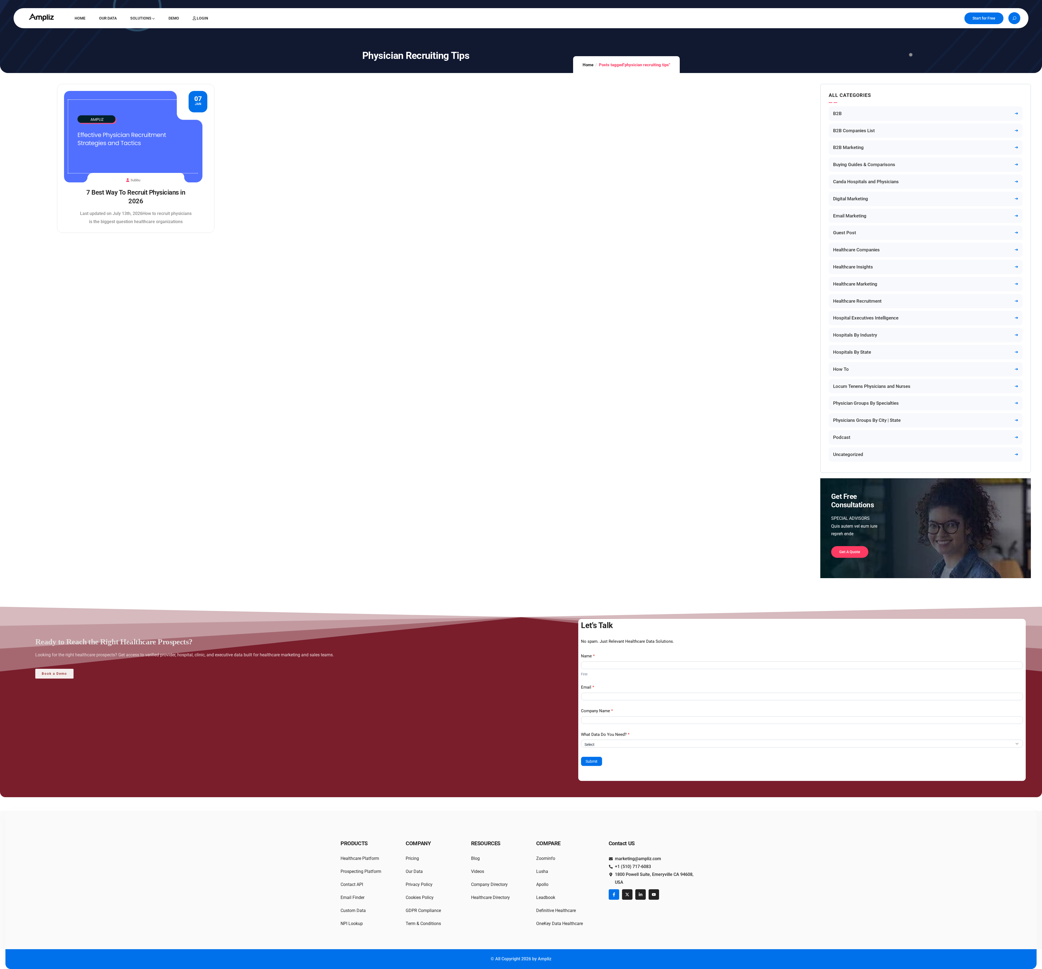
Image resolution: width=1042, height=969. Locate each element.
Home (588, 64)
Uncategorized (848, 454)
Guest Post (844, 232)
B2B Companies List (854, 130)
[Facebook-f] (614, 894)
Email (587, 687)
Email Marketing (849, 215)
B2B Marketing (848, 147)
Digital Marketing (850, 198)
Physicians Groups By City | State (867, 420)
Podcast (841, 437)
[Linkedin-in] (640, 894)
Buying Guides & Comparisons (864, 164)
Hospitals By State (852, 352)
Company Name (597, 710)
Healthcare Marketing (855, 284)
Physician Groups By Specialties (866, 403)
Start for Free (984, 18)
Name (588, 656)
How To (841, 369)
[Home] (42, 17)
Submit (592, 761)
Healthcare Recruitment (857, 301)
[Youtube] (654, 894)
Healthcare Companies (856, 249)
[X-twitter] (627, 894)
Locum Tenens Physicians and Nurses (871, 386)
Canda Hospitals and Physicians (866, 181)
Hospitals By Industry (855, 335)
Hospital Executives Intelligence (865, 318)
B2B (837, 113)
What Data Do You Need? (605, 734)
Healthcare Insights (853, 267)
